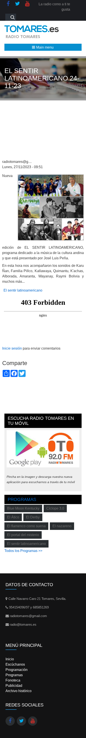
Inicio (10, 659)
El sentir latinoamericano (23, 290)
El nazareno (61, 526)
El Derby (33, 517)
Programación (17, 670)
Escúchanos (15, 664)
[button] (43, 47)
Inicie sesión (12, 348)
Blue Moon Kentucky (23, 508)
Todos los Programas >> (23, 551)
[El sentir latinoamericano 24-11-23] (51, 207)
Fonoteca (13, 680)
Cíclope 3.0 (55, 508)
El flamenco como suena (26, 526)
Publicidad (14, 685)
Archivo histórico (19, 691)
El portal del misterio (23, 535)
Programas (22, 499)
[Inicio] (31, 31)
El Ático (13, 517)
